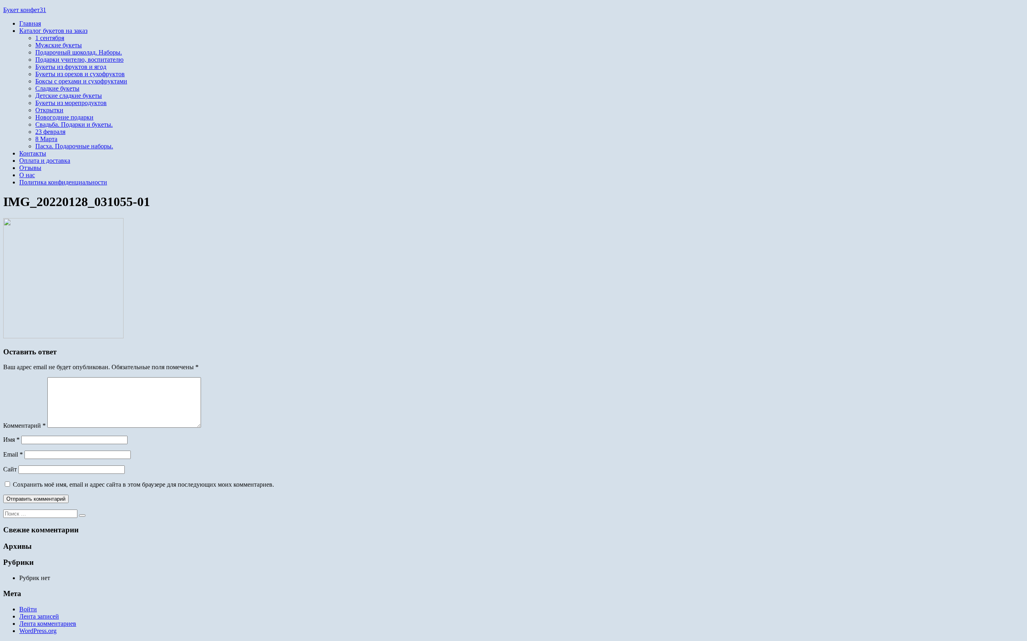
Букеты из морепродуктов (71, 102)
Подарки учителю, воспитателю (79, 59)
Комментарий (24, 425)
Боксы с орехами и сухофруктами (81, 81)
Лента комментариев (47, 623)
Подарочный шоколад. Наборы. (78, 52)
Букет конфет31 (24, 9)
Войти (28, 609)
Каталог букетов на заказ (53, 30)
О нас (27, 175)
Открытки (49, 110)
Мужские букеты (58, 45)
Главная (30, 23)
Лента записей (39, 616)
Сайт (10, 469)
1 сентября (49, 37)
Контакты (32, 153)
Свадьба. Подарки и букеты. (74, 124)
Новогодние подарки (64, 117)
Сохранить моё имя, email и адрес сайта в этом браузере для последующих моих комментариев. (143, 484)
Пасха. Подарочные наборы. (74, 146)
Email (13, 454)
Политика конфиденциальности (63, 182)
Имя (11, 439)
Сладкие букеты (57, 88)
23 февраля (50, 131)
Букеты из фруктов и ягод (70, 66)
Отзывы (30, 167)
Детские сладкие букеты (68, 95)
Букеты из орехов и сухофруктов (80, 74)
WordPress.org (38, 630)
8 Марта (46, 138)
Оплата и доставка (44, 160)
